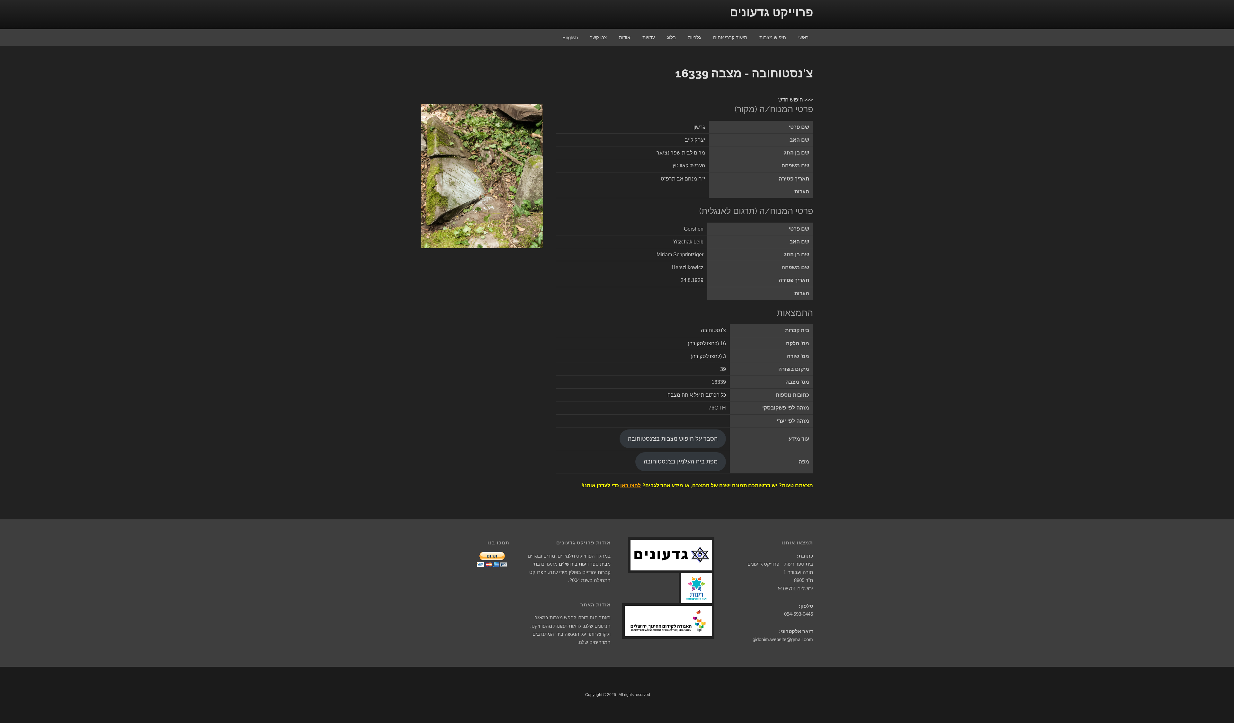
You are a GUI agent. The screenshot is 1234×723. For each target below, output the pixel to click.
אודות (624, 37)
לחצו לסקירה (703, 343)
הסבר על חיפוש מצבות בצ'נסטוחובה (673, 439)
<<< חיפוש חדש (795, 99)
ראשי (803, 37)
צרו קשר (598, 37)
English (570, 37)
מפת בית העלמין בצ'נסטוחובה (681, 461)
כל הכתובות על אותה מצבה (696, 395)
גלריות (694, 37)
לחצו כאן (630, 485)
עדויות (648, 37)
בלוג (671, 37)
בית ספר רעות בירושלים (583, 564)
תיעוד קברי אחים (730, 37)
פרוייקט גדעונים (771, 12)
